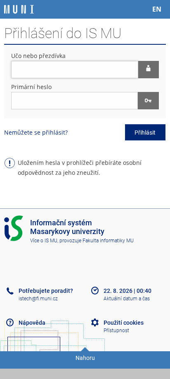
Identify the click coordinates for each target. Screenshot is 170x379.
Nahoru (85, 358)
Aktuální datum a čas (127, 299)
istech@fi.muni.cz (38, 299)
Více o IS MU (43, 241)
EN (156, 9)
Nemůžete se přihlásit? (36, 132)
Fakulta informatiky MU (108, 241)
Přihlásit (145, 132)
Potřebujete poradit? (46, 290)
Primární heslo (31, 87)
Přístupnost (116, 330)
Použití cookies (124, 322)
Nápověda (32, 322)
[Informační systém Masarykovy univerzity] (19, 9)
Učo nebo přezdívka (38, 56)
